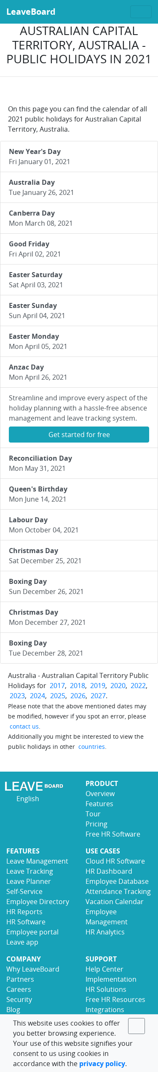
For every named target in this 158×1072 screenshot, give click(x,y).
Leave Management (37, 861)
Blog (13, 1009)
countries (91, 747)
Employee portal (32, 932)
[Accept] (136, 1026)
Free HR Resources (115, 999)
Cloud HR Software (115, 861)
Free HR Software (113, 834)
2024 (37, 695)
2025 (57, 695)
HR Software (26, 921)
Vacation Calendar (115, 901)
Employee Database (117, 881)
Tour (93, 813)
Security (19, 999)
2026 (78, 695)
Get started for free (79, 434)
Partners (20, 979)
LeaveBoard (31, 11)
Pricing (96, 824)
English (27, 798)
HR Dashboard (109, 871)
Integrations (105, 1009)
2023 (17, 695)
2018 (77, 685)
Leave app (22, 942)
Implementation (111, 979)
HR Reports (24, 911)
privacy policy (102, 1063)
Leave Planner (28, 881)
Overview (100, 793)
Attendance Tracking (118, 891)
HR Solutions (106, 989)
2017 (57, 685)
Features (99, 803)
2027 (98, 695)
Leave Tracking (29, 871)
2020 (118, 685)
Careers (18, 989)
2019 (97, 685)
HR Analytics (105, 932)
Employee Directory (37, 901)
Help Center (104, 969)
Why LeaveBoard (32, 969)
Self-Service (24, 891)
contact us (24, 726)
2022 (138, 685)
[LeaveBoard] (39, 786)
